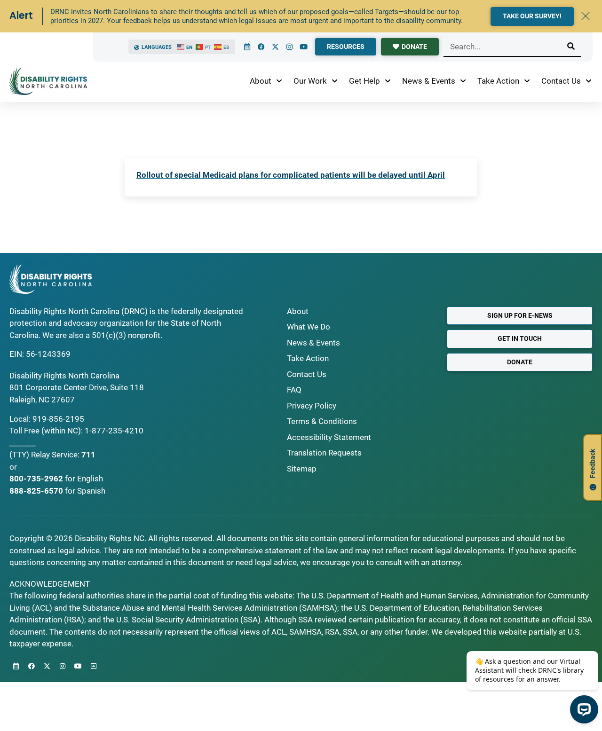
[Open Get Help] (388, 81)
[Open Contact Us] (589, 81)
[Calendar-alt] (247, 47)
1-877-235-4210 (114, 430)
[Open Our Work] (335, 81)
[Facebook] (261, 47)
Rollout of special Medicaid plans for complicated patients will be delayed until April (290, 175)
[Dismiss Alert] (585, 16)
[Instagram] (289, 47)
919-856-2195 (58, 419)
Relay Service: (55, 454)
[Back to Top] (93, 666)
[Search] (571, 46)
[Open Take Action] (527, 81)
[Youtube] (303, 47)
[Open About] (279, 81)
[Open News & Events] (463, 81)
